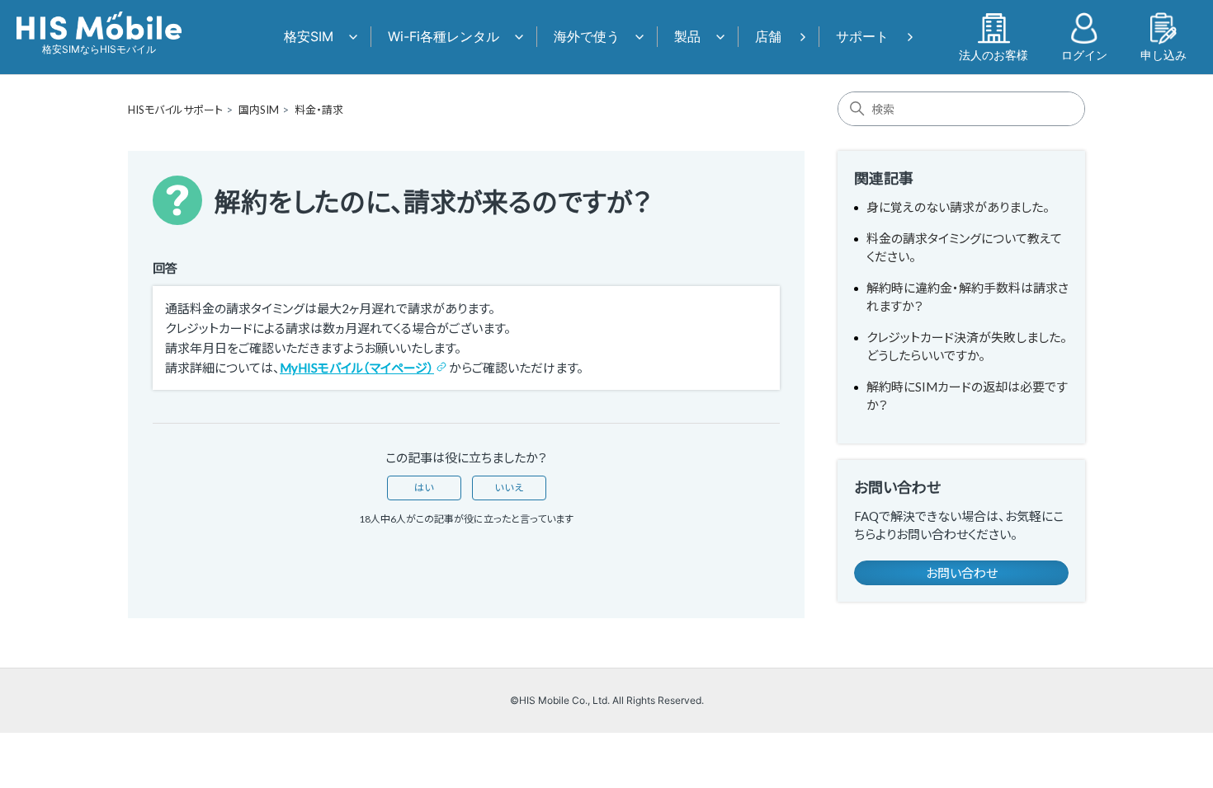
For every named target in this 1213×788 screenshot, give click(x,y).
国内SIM (258, 109)
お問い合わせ (962, 572)
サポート (862, 36)
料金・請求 (319, 109)
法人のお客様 (993, 54)
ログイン (1084, 54)
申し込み (1163, 54)
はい (424, 487)
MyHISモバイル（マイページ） (357, 367)
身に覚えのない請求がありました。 (958, 206)
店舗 (768, 36)
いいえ (509, 487)
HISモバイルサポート (175, 109)
